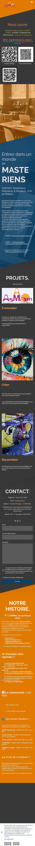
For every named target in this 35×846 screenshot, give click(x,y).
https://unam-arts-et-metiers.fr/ (22, 236)
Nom (4, 525)
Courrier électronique (9, 533)
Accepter (8, 843)
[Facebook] (15, 521)
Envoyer (17, 581)
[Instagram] (17, 521)
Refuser (16, 843)
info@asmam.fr (20, 501)
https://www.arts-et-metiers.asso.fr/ (16, 252)
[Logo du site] (9, 4)
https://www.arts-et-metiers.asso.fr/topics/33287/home (16, 243)
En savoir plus (8, 839)
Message (5, 542)
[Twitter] (20, 521)
